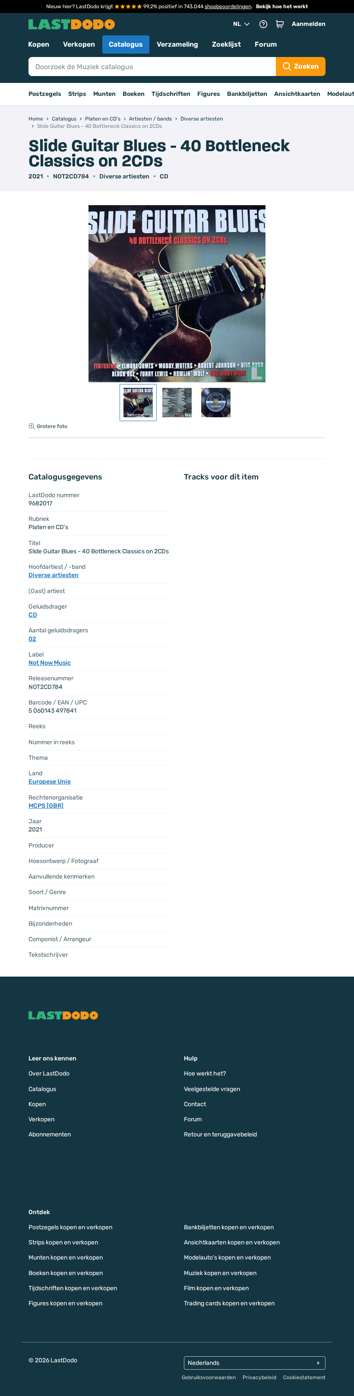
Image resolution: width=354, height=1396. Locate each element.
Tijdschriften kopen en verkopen (72, 1288)
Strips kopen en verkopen (63, 1242)
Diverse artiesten (124, 176)
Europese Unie (49, 781)
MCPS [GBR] (45, 805)
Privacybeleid (259, 1377)
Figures (208, 94)
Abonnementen (49, 1134)
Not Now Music (49, 662)
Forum (266, 44)
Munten (104, 94)
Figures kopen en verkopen (65, 1303)
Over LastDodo (49, 1073)
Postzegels (44, 94)
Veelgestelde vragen (212, 1089)
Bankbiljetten (247, 94)
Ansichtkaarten (297, 94)
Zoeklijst (226, 44)
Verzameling (177, 44)
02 (32, 639)
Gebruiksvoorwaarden (209, 1377)
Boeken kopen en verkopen (65, 1273)
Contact (195, 1104)
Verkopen (79, 44)
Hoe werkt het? (205, 1073)
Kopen (38, 44)
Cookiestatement (304, 1377)
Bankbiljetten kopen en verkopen (229, 1227)
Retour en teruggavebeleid (220, 1134)
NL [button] (237, 24)
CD (164, 176)
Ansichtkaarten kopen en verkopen (232, 1242)
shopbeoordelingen (228, 6)
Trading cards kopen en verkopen (229, 1303)
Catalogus (126, 44)
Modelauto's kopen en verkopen (227, 1257)
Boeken (134, 94)
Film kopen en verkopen (216, 1288)
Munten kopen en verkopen (65, 1257)
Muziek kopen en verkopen (220, 1273)
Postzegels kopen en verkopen (70, 1227)
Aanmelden (309, 24)
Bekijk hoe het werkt (282, 6)
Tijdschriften (171, 94)
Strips (77, 94)
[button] (280, 24)
